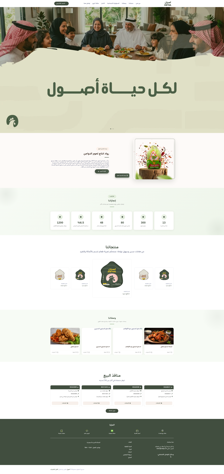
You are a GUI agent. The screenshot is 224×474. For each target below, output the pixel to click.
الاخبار (103, 3)
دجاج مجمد (168, 286)
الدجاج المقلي (74, 347)
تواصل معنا (87, 3)
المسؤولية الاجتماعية (113, 3)
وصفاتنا (124, 3)
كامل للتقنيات (54, 469)
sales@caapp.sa (161, 449)
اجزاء (130, 449)
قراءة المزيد (103, 171)
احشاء (130, 452)
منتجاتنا (131, 3)
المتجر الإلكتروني (60, 3)
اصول (68, 469)
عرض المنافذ (112, 411)
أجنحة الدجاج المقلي (166, 347)
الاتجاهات (158, 403)
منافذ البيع (96, 3)
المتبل (130, 458)
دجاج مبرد (148, 286)
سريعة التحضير (127, 455)
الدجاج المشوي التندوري (103, 347)
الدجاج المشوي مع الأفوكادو (133, 347)
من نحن (138, 3)
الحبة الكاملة (169, 284)
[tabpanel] (112, 279)
